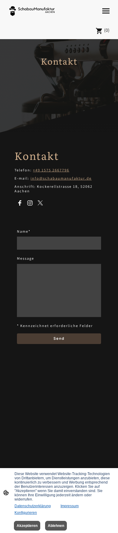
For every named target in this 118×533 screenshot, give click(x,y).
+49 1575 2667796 (51, 170)
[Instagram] (30, 203)
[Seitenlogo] (32, 11)
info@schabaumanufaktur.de (61, 178)
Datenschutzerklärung (33, 506)
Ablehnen (56, 526)
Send (59, 338)
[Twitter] (40, 203)
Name (24, 232)
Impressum (70, 506)
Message (25, 259)
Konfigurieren (26, 513)
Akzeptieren (27, 526)
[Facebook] (19, 203)
